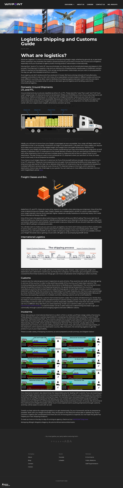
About (30, 457)
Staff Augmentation (92, 463)
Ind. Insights (112, 4)
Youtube (61, 457)
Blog (29, 460)
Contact (30, 463)
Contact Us (100, 4)
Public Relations (91, 460)
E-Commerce (90, 457)
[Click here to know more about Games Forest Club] (6, 485)
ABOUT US (80, 4)
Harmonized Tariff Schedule (31, 306)
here (41, 170)
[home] (13, 4)
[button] (69, 4)
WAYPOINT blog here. (80, 419)
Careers (90, 4)
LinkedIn (61, 460)
